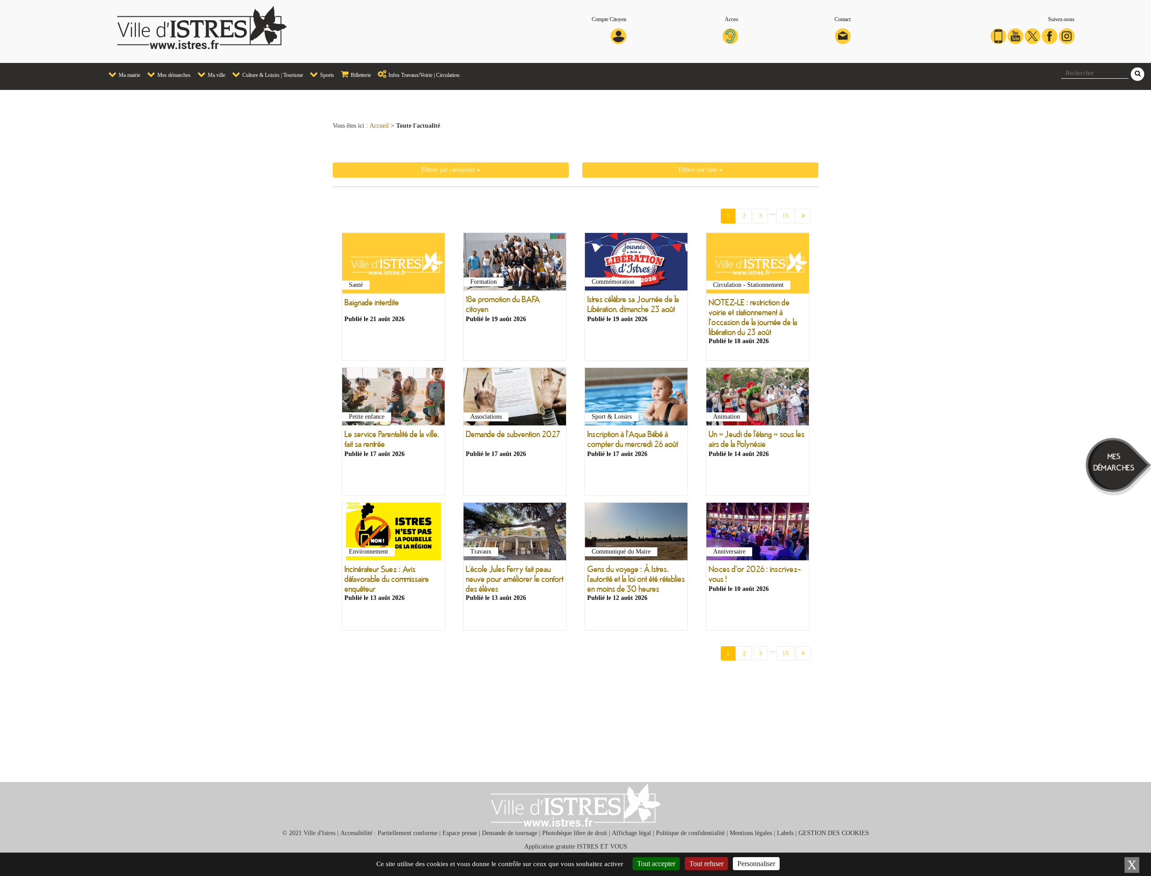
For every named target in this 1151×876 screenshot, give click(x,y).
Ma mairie (128, 75)
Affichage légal (631, 833)
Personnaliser (756, 863)
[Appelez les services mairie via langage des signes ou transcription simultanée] (730, 35)
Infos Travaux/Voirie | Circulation (423, 75)
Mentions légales (751, 833)
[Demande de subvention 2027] (515, 398)
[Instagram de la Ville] (1067, 35)
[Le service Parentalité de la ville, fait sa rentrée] (393, 398)
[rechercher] (1137, 74)
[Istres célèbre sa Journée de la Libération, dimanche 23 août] (636, 263)
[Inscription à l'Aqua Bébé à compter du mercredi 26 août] (636, 398)
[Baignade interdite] (393, 265)
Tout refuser (706, 863)
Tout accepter (656, 863)
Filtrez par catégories (449, 169)
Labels (785, 833)
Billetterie (360, 75)
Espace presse (459, 833)
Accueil (379, 125)
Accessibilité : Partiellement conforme (388, 833)
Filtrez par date (698, 169)
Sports (326, 75)
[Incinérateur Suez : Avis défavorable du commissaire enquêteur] (393, 533)
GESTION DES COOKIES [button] (834, 833)
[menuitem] (121, 75)
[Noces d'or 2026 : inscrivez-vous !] (757, 533)
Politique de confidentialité (690, 833)
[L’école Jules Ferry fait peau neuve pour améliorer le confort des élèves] (515, 533)
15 (785, 215)
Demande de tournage (509, 833)
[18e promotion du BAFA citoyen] (515, 263)
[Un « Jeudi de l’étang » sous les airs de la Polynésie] (757, 398)
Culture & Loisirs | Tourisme (272, 75)
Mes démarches (173, 75)
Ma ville (215, 75)
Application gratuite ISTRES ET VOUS (575, 846)
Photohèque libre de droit (574, 833)
